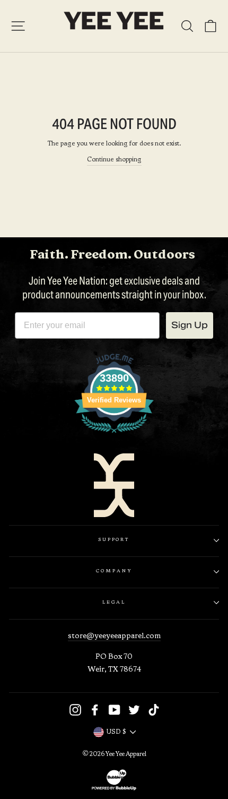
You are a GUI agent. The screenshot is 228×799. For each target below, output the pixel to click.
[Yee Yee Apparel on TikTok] (154, 710)
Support (114, 540)
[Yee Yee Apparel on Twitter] (134, 710)
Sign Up (189, 325)
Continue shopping (114, 160)
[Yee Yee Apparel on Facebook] (95, 710)
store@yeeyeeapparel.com (114, 636)
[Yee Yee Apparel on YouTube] (114, 710)
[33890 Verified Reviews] (114, 436)
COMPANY (113, 571)
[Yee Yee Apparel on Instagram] (75, 710)
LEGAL (114, 602)
